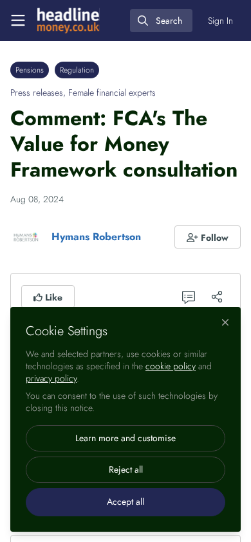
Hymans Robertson (96, 236)
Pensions (29, 70)
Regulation (77, 70)
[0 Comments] (188, 297)
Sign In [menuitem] (220, 20)
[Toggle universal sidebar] (18, 21)
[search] (161, 20)
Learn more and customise (125, 438)
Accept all (125, 501)
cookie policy (170, 366)
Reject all (126, 469)
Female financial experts (112, 92)
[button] (207, 237)
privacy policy (51, 378)
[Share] (217, 297)
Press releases (36, 92)
